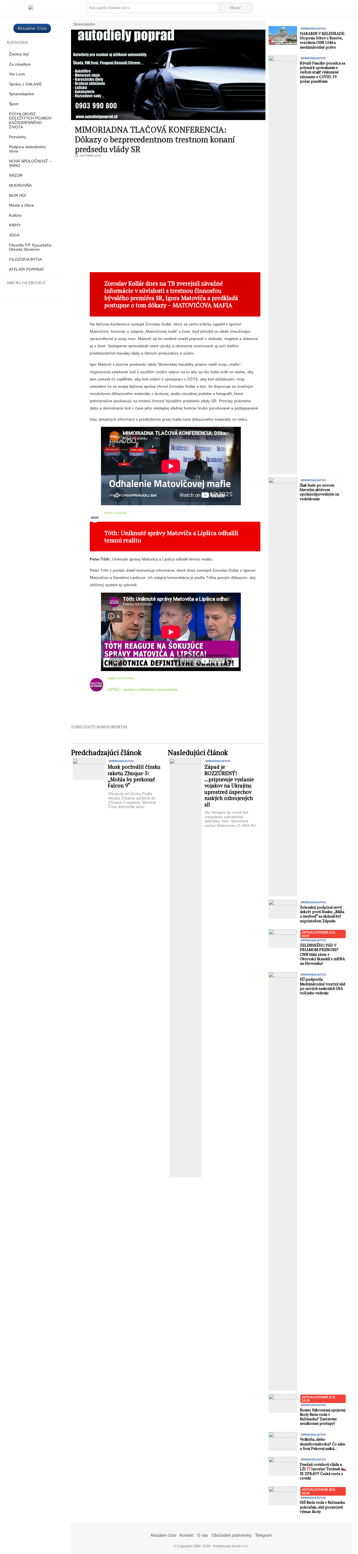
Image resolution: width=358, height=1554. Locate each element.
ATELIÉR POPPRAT (26, 269)
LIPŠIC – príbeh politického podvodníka (142, 689)
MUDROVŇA (20, 185)
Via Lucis (17, 74)
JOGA (14, 235)
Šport (13, 104)
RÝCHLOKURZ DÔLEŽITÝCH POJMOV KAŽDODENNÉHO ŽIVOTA (30, 120)
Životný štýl (19, 54)
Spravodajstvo (21, 94)
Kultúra (15, 215)
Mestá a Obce (21, 205)
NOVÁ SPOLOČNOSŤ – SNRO (30, 163)
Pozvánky (17, 137)
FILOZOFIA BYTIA (25, 259)
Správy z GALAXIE (25, 84)
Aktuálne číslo (32, 28)
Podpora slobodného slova (27, 149)
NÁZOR (16, 175)
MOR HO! (17, 195)
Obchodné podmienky (231, 1535)
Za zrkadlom (20, 64)
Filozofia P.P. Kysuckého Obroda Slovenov (30, 247)
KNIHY (15, 225)
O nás (202, 1535)
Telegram (263, 1535)
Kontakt (187, 1535)
